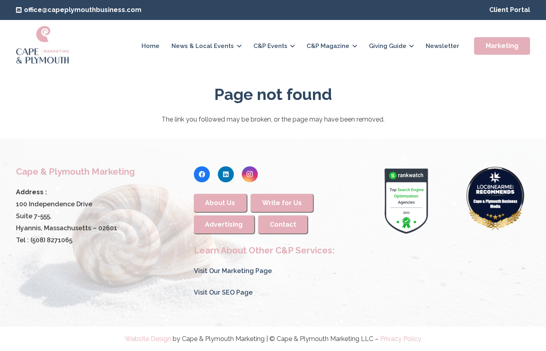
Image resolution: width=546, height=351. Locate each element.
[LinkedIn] (226, 174)
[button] (239, 46)
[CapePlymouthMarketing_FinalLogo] (42, 46)
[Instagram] (250, 174)
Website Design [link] (148, 339)
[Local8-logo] (495, 198)
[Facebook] (202, 174)
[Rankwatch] (406, 201)
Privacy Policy (400, 339)
